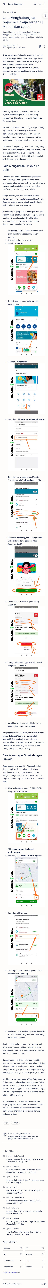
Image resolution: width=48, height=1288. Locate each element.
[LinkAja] (15, 1123)
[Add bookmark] (40, 46)
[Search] (35, 4)
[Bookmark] (44, 4)
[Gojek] (6, 1123)
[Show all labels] (11, 1272)
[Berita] (16, 1187)
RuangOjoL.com (15, 4)
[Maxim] (16, 1166)
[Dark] (39, 4)
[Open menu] (4, 4)
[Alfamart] (15, 1207)
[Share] (44, 46)
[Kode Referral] (19, 1156)
